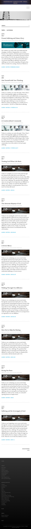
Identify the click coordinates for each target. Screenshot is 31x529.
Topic (3, 30)
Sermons (12, 40)
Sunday (3, 469)
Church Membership (6, 492)
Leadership (4, 474)
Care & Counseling (6, 500)
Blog (3, 508)
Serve (3, 490)
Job (5, 163)
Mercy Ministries (5, 498)
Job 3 (12, 397)
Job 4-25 (13, 357)
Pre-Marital (4, 502)
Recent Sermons (5, 515)
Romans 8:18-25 (15, 67)
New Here (4, 467)
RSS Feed (17, 527)
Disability (4, 504)
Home (3, 461)
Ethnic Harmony (5, 499)
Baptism (3, 491)
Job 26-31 (13, 316)
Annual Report (5, 473)
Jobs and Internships (6, 478)
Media (6, 40)
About (3, 465)
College (3, 503)
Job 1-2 (13, 440)
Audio (3, 67)
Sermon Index (5, 516)
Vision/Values (5, 470)
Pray (2, 488)
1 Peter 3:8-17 (14, 148)
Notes (8, 67)
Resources (4, 494)
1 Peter (6, 82)
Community (4, 486)
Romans (9, 40)
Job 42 (12, 190)
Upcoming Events (5, 477)
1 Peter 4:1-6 (14, 107)
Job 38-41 (13, 232)
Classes (3, 484)
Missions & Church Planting (8, 496)
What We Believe (5, 471)
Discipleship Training (6, 495)
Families (3, 487)
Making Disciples (6, 482)
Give (3, 520)
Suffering (3, 40)
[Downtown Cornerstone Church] (9, 8)
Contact (3, 476)
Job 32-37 (13, 274)
